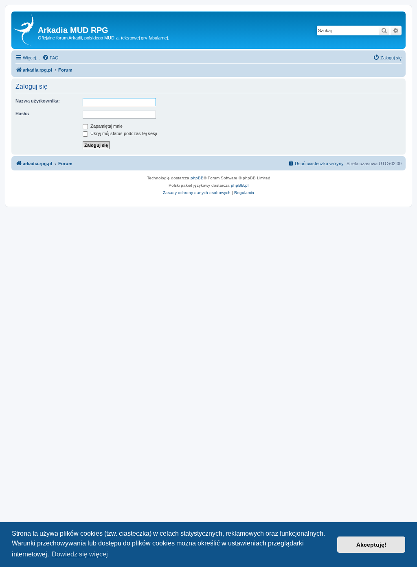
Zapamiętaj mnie (106, 126)
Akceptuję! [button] (371, 544)
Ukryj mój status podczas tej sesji (123, 133)
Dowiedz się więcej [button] (80, 554)
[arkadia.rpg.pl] (25, 30)
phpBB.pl (239, 185)
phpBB (197, 178)
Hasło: (22, 113)
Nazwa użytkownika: (37, 100)
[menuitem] (50, 58)
